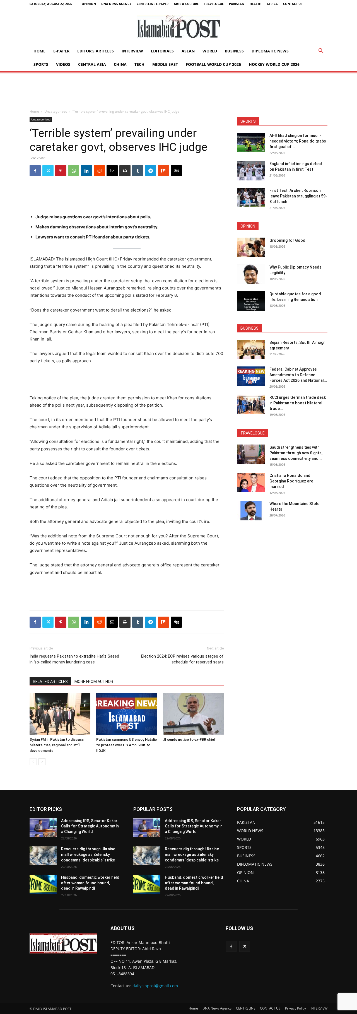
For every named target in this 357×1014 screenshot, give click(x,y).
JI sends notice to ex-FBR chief (189, 739)
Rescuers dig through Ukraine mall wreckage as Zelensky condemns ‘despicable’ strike (88, 854)
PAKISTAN (236, 4)
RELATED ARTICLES (50, 681)
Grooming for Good (287, 240)
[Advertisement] (178, 90)
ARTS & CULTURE (186, 4)
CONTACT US (292, 4)
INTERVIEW (132, 51)
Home (39, 51)
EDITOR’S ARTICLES (95, 51)
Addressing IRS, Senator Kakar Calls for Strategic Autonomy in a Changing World (90, 826)
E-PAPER (61, 51)
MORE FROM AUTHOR (93, 681)
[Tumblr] (137, 170)
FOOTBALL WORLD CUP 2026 (213, 64)
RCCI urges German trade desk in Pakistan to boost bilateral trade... (297, 403)
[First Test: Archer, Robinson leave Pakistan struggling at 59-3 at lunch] (251, 197)
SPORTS (40, 64)
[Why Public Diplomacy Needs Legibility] (251, 274)
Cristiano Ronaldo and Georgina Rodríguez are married (291, 481)
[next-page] (41, 761)
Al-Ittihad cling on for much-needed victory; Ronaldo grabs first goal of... (297, 141)
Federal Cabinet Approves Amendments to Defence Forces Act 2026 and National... (298, 375)
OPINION (89, 4)
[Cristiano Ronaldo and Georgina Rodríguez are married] (251, 482)
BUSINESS (234, 51)
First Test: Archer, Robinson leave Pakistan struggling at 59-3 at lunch (298, 196)
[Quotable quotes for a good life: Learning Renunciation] (251, 301)
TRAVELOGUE (214, 4)
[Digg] (176, 170)
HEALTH (255, 4)
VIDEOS (63, 64)
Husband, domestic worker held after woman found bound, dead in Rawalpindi (90, 882)
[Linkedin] (86, 170)
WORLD (209, 51)
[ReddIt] (99, 170)
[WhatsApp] (73, 170)
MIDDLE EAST (165, 64)
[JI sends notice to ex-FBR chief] (193, 714)
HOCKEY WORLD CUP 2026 (274, 64)
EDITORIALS (162, 51)
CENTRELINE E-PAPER (152, 4)
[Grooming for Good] (251, 247)
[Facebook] (35, 170)
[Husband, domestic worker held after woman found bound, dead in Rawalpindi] (43, 884)
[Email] (112, 170)
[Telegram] (150, 170)
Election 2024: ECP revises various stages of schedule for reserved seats (182, 659)
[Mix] (163, 170)
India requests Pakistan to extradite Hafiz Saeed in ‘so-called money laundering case (74, 659)
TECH (139, 64)
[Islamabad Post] (178, 26)
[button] (320, 51)
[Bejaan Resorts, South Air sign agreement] (251, 349)
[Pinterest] (60, 170)
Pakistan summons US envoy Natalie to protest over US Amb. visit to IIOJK (126, 745)
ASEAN (188, 51)
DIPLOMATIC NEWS (270, 51)
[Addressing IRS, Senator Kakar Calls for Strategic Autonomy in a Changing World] (43, 827)
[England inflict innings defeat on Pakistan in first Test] (251, 170)
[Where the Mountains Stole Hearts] (251, 510)
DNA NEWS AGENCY (116, 4)
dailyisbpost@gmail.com (155, 985)
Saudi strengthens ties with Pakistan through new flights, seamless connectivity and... (295, 453)
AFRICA (272, 4)
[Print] (125, 170)
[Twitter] (48, 170)
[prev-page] (33, 761)
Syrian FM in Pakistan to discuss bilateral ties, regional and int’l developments (57, 745)
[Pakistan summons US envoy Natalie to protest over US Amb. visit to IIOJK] (126, 714)
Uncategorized (55, 111)
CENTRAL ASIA (92, 64)
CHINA (120, 64)
